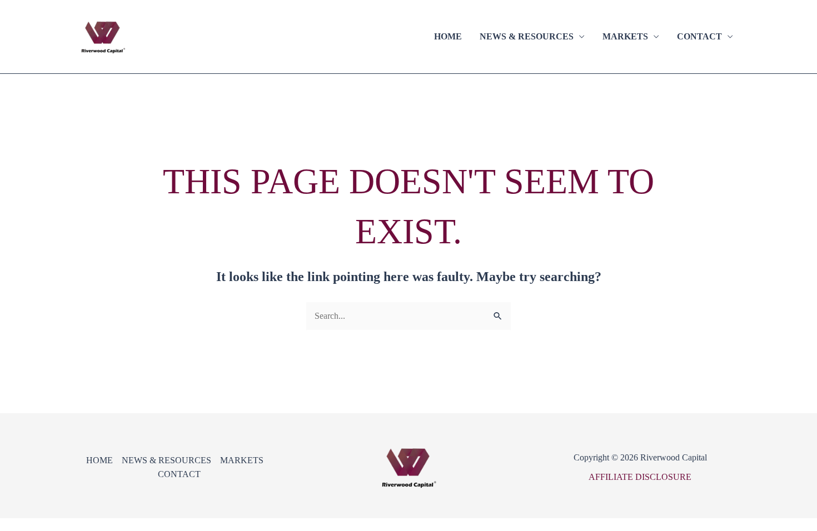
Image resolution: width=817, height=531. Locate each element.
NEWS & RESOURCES (527, 36)
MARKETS (625, 36)
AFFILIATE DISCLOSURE (640, 477)
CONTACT (699, 36)
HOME (448, 36)
